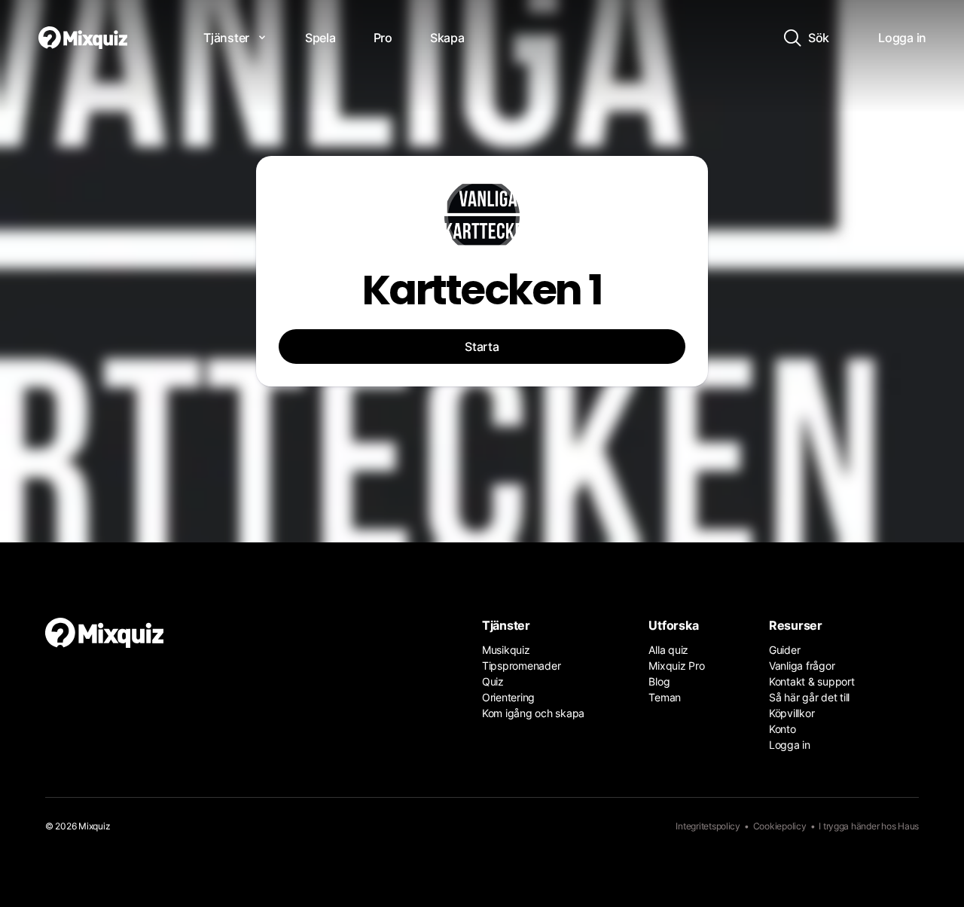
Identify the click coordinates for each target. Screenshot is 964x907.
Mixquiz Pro (676, 665)
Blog (659, 681)
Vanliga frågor (801, 665)
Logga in (789, 744)
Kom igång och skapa (533, 713)
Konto (782, 728)
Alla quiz (668, 649)
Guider (784, 649)
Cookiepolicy (780, 826)
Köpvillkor (791, 713)
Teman (664, 697)
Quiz (493, 681)
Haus (908, 826)
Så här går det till (809, 697)
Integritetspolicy (708, 826)
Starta (482, 346)
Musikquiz (506, 649)
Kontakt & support (812, 681)
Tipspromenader (521, 665)
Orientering (508, 697)
